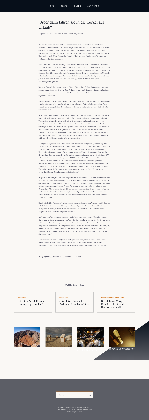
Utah (16, 349)
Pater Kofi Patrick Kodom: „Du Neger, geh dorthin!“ (31, 302)
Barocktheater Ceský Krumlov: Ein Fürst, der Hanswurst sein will (113, 304)
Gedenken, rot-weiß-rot (122, 349)
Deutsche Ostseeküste (57, 349)
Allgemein (22, 297)
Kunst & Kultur (107, 297)
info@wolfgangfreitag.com (84, 409)
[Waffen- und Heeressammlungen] (90, 337)
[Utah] (27, 337)
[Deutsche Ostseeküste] (59, 337)
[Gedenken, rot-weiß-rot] (122, 337)
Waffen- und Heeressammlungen (87, 350)
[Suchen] (89, 395)
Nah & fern (63, 297)
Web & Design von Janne (74, 412)
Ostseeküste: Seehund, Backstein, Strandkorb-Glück (74, 302)
